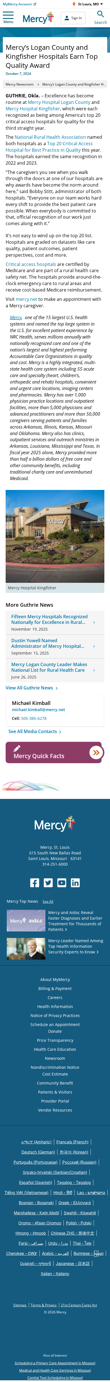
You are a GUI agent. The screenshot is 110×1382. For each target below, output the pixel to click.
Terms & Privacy (44, 1305)
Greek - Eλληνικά (74, 1202)
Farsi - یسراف (31, 1243)
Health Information (55, 1006)
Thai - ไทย (82, 1243)
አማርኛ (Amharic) (36, 1141)
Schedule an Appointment (55, 1024)
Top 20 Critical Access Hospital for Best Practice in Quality (49, 146)
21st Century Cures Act (79, 1305)
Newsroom (55, 1058)
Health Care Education (55, 1049)
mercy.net (26, 299)
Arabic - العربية (55, 1253)
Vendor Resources (55, 1110)
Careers (55, 997)
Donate (55, 1031)
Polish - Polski (78, 1222)
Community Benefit (55, 1083)
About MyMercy (55, 979)
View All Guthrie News (30, 688)
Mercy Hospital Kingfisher (33, 109)
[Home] (38, 18)
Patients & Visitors (55, 1092)
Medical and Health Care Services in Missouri (55, 1370)
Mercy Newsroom (20, 84)
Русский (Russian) (79, 1162)
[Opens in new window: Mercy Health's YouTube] (61, 882)
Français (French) (72, 1141)
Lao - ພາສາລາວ (91, 1192)
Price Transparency (55, 1040)
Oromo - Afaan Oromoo (39, 1222)
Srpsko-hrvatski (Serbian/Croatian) (55, 1172)
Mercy (15, 317)
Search (100, 22)
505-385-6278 (34, 718)
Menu (8, 21)
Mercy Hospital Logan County (59, 102)
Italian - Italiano (55, 1273)
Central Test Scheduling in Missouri (55, 1378)
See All (48, 901)
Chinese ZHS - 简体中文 (72, 1233)
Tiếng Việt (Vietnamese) (27, 1192)
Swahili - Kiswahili (80, 1212)
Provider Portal (55, 1101)
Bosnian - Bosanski (36, 1202)
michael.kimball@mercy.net (38, 709)
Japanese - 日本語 (73, 1263)
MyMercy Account (17, 4)
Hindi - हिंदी (62, 1192)
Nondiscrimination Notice (55, 1067)
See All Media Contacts (33, 731)
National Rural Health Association (50, 137)
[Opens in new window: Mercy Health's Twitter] (48, 882)
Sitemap (20, 1305)
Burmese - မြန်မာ (89, 1253)
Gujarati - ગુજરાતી (35, 1263)
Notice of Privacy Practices (55, 1015)
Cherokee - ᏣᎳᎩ (21, 1253)
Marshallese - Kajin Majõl (36, 1212)
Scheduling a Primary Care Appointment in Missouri (55, 1363)
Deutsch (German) (38, 1152)
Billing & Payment (55, 988)
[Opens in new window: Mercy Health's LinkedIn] (75, 882)
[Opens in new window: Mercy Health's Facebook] (34, 882)
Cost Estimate (55, 1074)
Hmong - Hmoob (31, 1233)
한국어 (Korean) (74, 1152)
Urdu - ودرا (58, 1243)
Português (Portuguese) (36, 1162)
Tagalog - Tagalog (74, 1182)
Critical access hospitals (31, 264)
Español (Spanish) (35, 1182)
